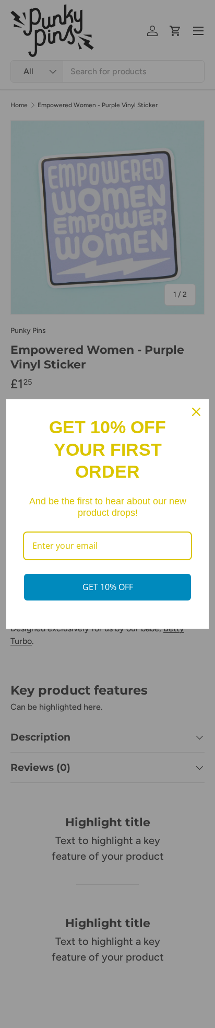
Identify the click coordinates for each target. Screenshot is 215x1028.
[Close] (196, 411)
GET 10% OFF (107, 587)
